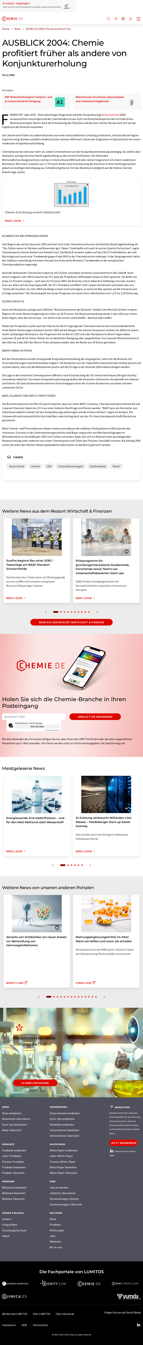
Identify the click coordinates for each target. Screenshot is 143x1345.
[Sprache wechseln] (123, 19)
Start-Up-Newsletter (14, 1124)
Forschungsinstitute (14, 1230)
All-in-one (56, 1247)
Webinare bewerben (14, 1193)
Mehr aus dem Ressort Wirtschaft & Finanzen (71, 622)
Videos (6, 1236)
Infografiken (9, 1224)
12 (89, 997)
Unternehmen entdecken (65, 1113)
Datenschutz (40, 1325)
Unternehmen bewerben (64, 1130)
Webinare (55, 1241)
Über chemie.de (65, 1314)
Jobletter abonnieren (63, 1193)
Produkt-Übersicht (13, 1173)
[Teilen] (115, 19)
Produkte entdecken (14, 1150)
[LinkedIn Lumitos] (138, 1325)
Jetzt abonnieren (123, 1143)
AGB (24, 1325)
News (53, 1219)
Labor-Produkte (11, 1156)
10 (89, 612)
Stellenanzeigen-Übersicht (66, 1204)
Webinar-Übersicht (13, 1199)
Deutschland (111, 114)
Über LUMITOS (41, 1314)
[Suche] (108, 19)
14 (96, 997)
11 (85, 997)
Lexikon (6, 1219)
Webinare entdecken (14, 1187)
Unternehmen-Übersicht (64, 1135)
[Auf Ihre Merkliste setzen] (130, 19)
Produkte (55, 1224)
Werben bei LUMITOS (14, 1314)
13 (92, 997)
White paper (57, 1230)
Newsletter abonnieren (95, 716)
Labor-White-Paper (61, 1156)
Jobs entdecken (59, 1187)
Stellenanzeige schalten (64, 1199)
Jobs (52, 1236)
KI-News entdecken (35, 1083)
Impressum (9, 1325)
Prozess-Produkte (13, 1161)
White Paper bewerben (63, 1167)
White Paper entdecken (63, 1150)
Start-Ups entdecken (62, 1119)
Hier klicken (37, 726)
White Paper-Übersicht (63, 1173)
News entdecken (12, 1113)
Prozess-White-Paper (63, 1161)
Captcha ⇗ (52, 730)
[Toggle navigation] (138, 19)
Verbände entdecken (62, 1124)
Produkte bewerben (14, 1167)
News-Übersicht (11, 1130)
